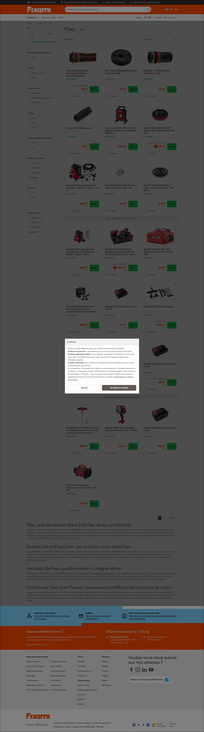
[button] (119, 388)
